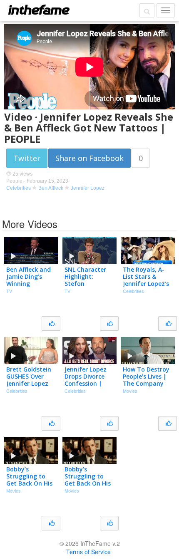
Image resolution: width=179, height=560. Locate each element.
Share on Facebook (89, 158)
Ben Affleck (50, 188)
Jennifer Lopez (87, 188)
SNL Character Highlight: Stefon (85, 276)
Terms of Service (88, 552)
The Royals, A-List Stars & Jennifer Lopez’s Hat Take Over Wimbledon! (146, 283)
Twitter (26, 158)
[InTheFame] (38, 9)
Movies (130, 391)
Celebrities (18, 188)
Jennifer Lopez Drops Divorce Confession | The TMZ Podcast (86, 383)
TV (9, 291)
